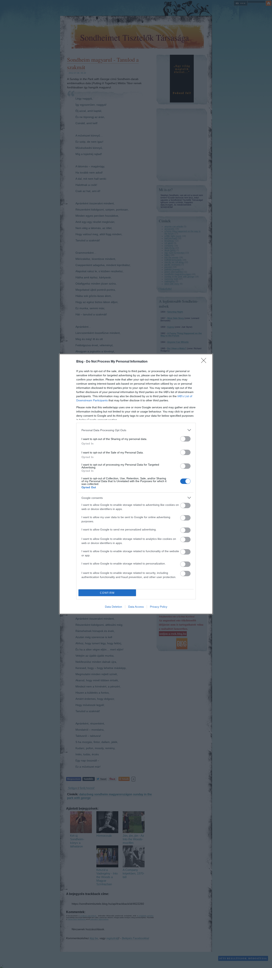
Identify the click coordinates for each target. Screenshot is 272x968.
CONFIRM (107, 592)
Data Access (136, 606)
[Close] (205, 362)
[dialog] (136, 484)
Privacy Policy (158, 606)
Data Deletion (113, 606)
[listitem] (136, 430)
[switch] (185, 439)
